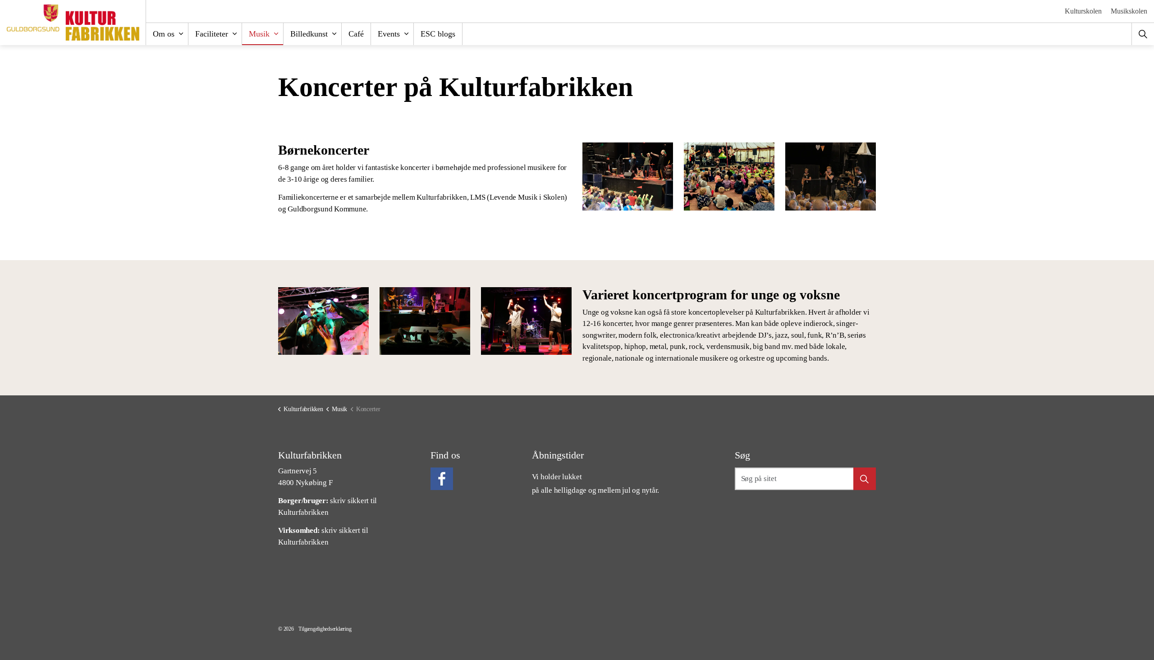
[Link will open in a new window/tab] (441, 479)
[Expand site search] (1142, 34)
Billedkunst (309, 33)
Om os (163, 33)
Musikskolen (1129, 11)
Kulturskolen (1083, 11)
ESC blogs (438, 33)
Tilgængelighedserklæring (324, 629)
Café (356, 33)
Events (389, 33)
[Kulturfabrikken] (73, 23)
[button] (627, 176)
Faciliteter (211, 33)
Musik (259, 33)
